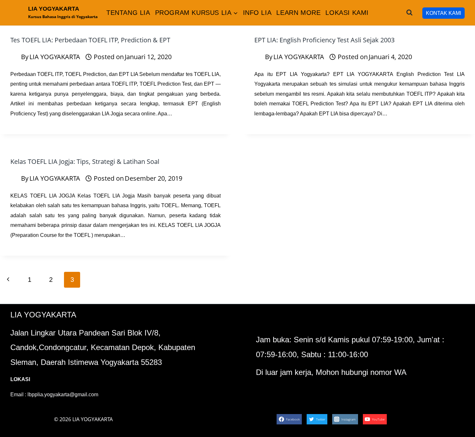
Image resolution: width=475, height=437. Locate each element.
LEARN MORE (298, 12)
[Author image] (14, 57)
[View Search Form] (409, 12)
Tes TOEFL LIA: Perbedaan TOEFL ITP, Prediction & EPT (90, 40)
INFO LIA (257, 12)
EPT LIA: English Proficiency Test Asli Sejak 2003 (324, 40)
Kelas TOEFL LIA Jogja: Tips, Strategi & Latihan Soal (84, 161)
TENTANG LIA (128, 12)
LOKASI (20, 379)
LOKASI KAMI (347, 12)
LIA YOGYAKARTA (54, 56)
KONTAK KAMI (443, 13)
